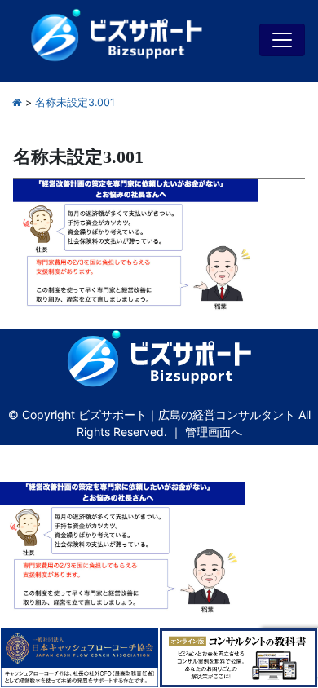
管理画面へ (213, 432)
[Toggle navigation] (282, 40)
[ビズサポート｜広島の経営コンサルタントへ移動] (17, 102)
